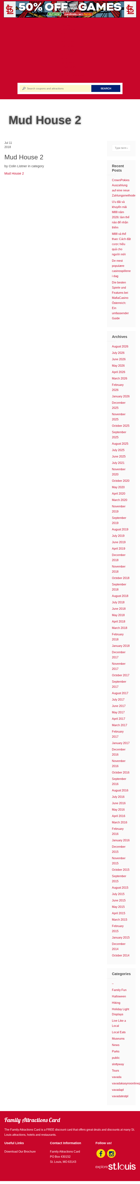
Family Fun (119, 990)
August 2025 (120, 443)
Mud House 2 (14, 173)
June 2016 (119, 803)
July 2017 (118, 699)
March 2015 (119, 919)
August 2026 (120, 346)
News (115, 1045)
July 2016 (118, 796)
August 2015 (120, 887)
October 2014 (120, 955)
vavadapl (118, 1089)
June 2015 (119, 900)
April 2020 (118, 493)
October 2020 (120, 480)
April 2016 (118, 816)
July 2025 (118, 450)
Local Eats (119, 1032)
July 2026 (118, 352)
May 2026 (118, 365)
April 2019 (118, 548)
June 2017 (119, 706)
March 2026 (119, 378)
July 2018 (118, 602)
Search (106, 88)
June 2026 (119, 359)
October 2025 (120, 425)
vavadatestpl (120, 1096)
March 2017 (119, 725)
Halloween (119, 996)
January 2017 (121, 743)
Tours (115, 1070)
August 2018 (120, 595)
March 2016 (119, 822)
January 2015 (121, 937)
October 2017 (120, 675)
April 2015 (118, 913)
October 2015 (120, 869)
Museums (118, 1038)
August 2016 (120, 790)
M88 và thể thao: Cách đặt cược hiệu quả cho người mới (121, 244)
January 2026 (121, 396)
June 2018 (119, 608)
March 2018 (119, 627)
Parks (115, 1051)
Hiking (116, 1002)
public (116, 1057)
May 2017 (118, 712)
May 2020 (118, 487)
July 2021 (118, 462)
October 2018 (120, 578)
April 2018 (118, 621)
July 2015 (118, 894)
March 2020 (119, 500)
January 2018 (121, 645)
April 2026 (118, 372)
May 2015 (118, 906)
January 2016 (121, 840)
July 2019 (118, 535)
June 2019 (119, 542)
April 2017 (118, 718)
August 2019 (120, 529)
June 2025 (119, 456)
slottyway (118, 1064)
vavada (116, 1077)
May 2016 (118, 809)
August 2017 (120, 693)
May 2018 (118, 615)
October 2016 (120, 772)
